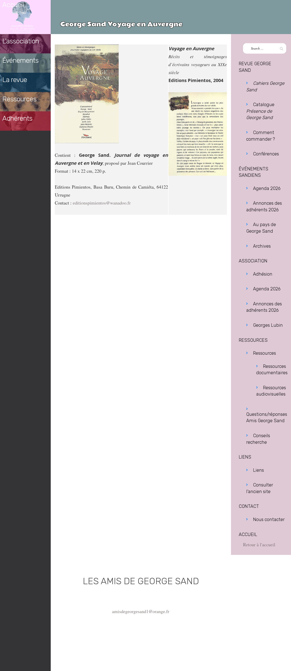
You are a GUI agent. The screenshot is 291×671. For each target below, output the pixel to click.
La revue (14, 80)
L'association (20, 41)
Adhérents (17, 118)
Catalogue (260, 111)
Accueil (13, 5)
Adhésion (262, 274)
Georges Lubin (268, 325)
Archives (262, 246)
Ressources (19, 99)
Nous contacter (269, 519)
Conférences (266, 154)
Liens (258, 470)
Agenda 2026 (267, 188)
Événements (20, 60)
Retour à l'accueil (259, 544)
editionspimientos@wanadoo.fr (102, 203)
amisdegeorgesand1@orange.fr (140, 611)
